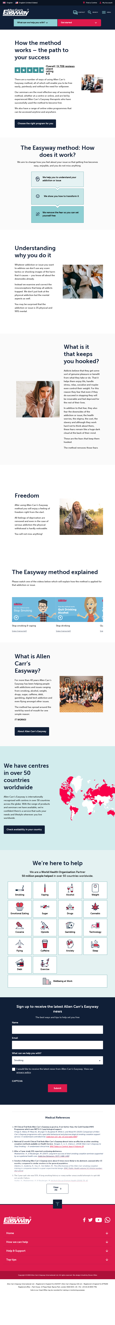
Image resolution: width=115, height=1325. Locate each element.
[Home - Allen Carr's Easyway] (16, 14)
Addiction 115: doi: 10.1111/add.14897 (61, 1137)
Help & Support (57, 1251)
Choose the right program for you (35, 123)
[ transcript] (19, 631)
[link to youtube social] (98, 1220)
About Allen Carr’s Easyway (32, 731)
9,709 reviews (66, 66)
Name (15, 1022)
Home (57, 1233)
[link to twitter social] (90, 1220)
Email (15, 1037)
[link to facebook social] (84, 1220)
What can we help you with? (26, 1053)
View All (57, 1188)
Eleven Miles (92, 1275)
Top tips (57, 1259)
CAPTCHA (17, 1081)
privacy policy (23, 1072)
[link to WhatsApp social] (107, 1220)
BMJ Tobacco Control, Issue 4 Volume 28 (67, 1146)
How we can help (57, 1242)
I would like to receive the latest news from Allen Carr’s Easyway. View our (54, 1071)
